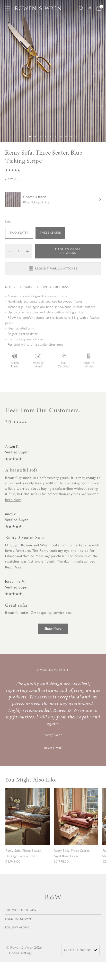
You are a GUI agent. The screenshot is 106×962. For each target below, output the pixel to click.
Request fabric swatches (56, 268)
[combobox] (80, 950)
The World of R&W (21, 910)
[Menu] (7, 8)
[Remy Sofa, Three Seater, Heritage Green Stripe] (27, 830)
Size (8, 222)
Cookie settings (20, 953)
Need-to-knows (18, 918)
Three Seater (50, 232)
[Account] (89, 8)
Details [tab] (26, 287)
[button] (53, 170)
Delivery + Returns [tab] (53, 287)
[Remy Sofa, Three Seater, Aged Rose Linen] (76, 830)
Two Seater (19, 232)
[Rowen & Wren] (38, 8)
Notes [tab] (10, 287)
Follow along (17, 927)
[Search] (81, 8)
